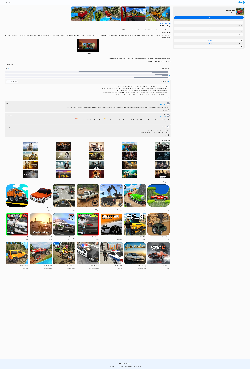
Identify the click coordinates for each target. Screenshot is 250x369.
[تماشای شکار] (129, 165)
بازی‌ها (166, 23)
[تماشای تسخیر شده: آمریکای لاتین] (162, 156)
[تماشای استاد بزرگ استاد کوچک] (96, 165)
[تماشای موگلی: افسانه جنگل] (63, 174)
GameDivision (209, 46)
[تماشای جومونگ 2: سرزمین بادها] (162, 147)
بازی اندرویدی (209, 40)
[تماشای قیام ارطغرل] (162, 165)
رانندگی (210, 43)
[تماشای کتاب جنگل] (96, 156)
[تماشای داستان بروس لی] (96, 174)
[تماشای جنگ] (30, 165)
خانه (170, 23)
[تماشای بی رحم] (162, 174)
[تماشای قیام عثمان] (63, 147)
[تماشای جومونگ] (129, 156)
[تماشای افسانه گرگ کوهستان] (30, 147)
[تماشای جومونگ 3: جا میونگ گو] (63, 156)
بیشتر (168, 97)
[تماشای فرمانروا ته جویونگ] (96, 147)
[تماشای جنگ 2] (129, 174)
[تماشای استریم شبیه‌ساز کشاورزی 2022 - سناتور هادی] (129, 147)
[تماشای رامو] (63, 165)
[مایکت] (241, 3)
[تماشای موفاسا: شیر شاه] (30, 174)
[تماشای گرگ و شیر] (30, 156)
